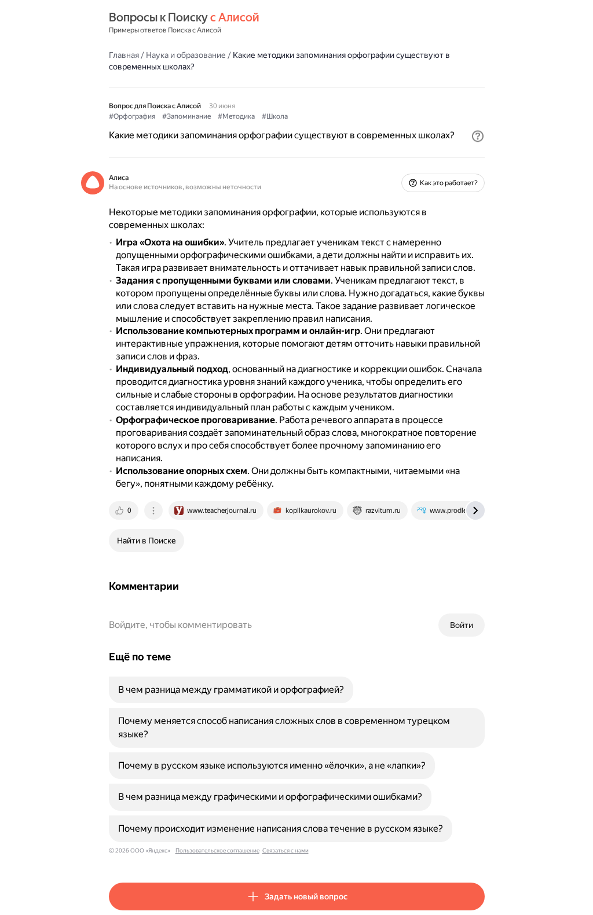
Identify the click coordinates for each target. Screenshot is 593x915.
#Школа (275, 116)
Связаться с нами (285, 850)
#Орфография (132, 116)
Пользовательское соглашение (217, 850)
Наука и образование (186, 55)
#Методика (236, 116)
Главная (124, 55)
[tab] (124, 510)
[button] (478, 136)
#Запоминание (186, 116)
